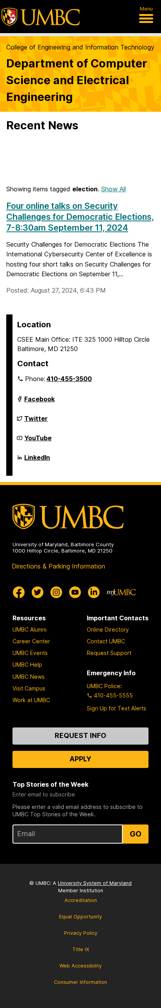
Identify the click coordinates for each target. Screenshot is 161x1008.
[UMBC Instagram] (56, 592)
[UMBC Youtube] (75, 592)
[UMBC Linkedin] (93, 592)
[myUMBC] (121, 592)
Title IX (80, 949)
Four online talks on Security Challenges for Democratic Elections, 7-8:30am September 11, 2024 (80, 217)
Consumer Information (80, 982)
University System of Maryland (95, 883)
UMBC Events (30, 653)
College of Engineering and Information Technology (80, 47)
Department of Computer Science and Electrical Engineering (76, 80)
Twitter (36, 421)
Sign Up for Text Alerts (116, 708)
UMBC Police (103, 686)
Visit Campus (29, 688)
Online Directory (108, 629)
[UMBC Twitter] (37, 592)
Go (135, 834)
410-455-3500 (69, 379)
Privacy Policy (80, 933)
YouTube (38, 441)
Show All (113, 189)
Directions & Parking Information (58, 566)
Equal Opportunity (80, 917)
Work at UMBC (31, 700)
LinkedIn (37, 460)
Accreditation (80, 900)
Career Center (31, 641)
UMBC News (29, 676)
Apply (80, 759)
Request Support (109, 653)
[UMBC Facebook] (18, 592)
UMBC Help (27, 664)
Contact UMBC (106, 641)
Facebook (39, 402)
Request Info (80, 735)
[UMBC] (41, 17)
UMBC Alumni (30, 629)
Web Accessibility (80, 966)
